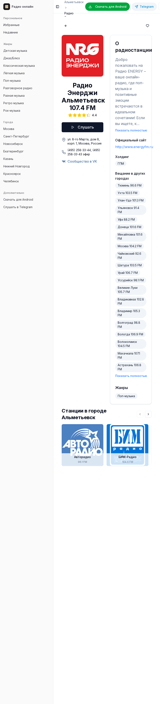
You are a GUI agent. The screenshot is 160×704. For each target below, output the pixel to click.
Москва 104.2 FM (129, 246)
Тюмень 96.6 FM (129, 185)
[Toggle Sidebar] (53, 352)
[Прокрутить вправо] (148, 414)
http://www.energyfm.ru (134, 147)
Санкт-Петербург (16, 136)
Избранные (11, 25)
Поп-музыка (12, 80)
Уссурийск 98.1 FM (131, 280)
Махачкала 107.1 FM (129, 355)
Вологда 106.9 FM (130, 334)
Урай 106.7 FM (128, 272)
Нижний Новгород (16, 166)
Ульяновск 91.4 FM (128, 210)
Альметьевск (74, 2)
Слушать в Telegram (17, 207)
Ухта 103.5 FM (127, 193)
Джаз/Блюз (11, 58)
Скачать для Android (18, 199)
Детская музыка (15, 50)
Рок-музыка (11, 110)
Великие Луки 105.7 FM (128, 290)
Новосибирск (13, 144)
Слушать (86, 127)
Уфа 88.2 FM (126, 219)
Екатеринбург (13, 151)
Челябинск (11, 181)
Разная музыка (14, 95)
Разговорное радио (17, 88)
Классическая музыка (19, 65)
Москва (8, 129)
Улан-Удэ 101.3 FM (131, 200)
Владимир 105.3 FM (129, 313)
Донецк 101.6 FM (129, 227)
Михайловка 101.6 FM (130, 236)
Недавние (10, 32)
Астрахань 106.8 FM (129, 367)
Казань (8, 159)
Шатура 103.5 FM (130, 265)
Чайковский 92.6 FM (129, 255)
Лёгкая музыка (14, 73)
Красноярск (12, 173)
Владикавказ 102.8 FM (131, 301)
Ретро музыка (13, 103)
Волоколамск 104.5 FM (127, 344)
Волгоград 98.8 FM (129, 325)
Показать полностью (131, 130)
